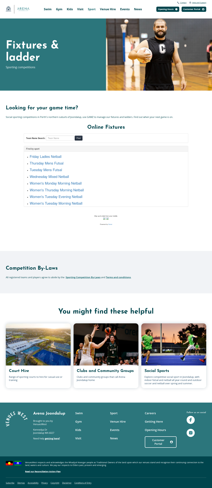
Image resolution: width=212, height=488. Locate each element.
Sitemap (21, 483)
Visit (80, 9)
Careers (150, 413)
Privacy (44, 483)
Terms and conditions (118, 277)
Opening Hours (155, 430)
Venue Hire (108, 9)
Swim (48, 9)
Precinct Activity (149, 5)
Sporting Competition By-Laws (83, 277)
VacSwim (109, 3)
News (138, 9)
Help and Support (199, 2)
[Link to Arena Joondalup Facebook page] (191, 420)
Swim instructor (144, 3)
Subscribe (10, 483)
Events (125, 9)
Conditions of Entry (82, 483)
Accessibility (33, 483)
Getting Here (154, 422)
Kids (70, 9)
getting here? (52, 438)
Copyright (55, 483)
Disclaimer (67, 483)
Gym (59, 9)
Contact (183, 2)
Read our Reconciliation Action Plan (43, 471)
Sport (92, 9)
